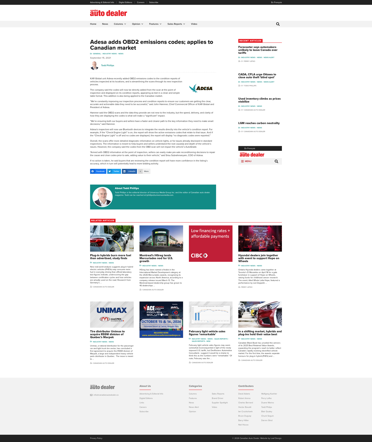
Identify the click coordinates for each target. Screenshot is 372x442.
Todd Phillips (107, 65)
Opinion (136, 24)
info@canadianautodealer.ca (106, 395)
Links (142, 403)
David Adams (244, 394)
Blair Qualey (266, 411)
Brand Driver (217, 398)
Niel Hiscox (243, 425)
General (97, 54)
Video (194, 24)
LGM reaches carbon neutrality (259, 123)
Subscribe (153, 2)
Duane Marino (267, 403)
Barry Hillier (243, 420)
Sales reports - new (201, 341)
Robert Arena (244, 398)
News (105, 24)
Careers (140, 2)
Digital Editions (125, 2)
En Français (276, 2)
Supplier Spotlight (220, 403)
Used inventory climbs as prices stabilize (259, 100)
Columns (118, 24)
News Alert (269, 57)
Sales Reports (175, 24)
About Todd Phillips (127, 188)
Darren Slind (266, 420)
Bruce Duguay (244, 416)
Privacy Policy (96, 438)
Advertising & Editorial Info (102, 2)
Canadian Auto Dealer (254, 110)
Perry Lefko (249, 61)
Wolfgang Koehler (269, 394)
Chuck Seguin (267, 416)
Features (154, 24)
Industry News (110, 54)
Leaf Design (276, 438)
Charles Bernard (245, 403)
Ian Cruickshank (245, 411)
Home (93, 24)
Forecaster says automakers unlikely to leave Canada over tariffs (258, 50)
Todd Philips (266, 407)
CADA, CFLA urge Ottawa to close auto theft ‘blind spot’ (257, 76)
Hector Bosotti (244, 407)
